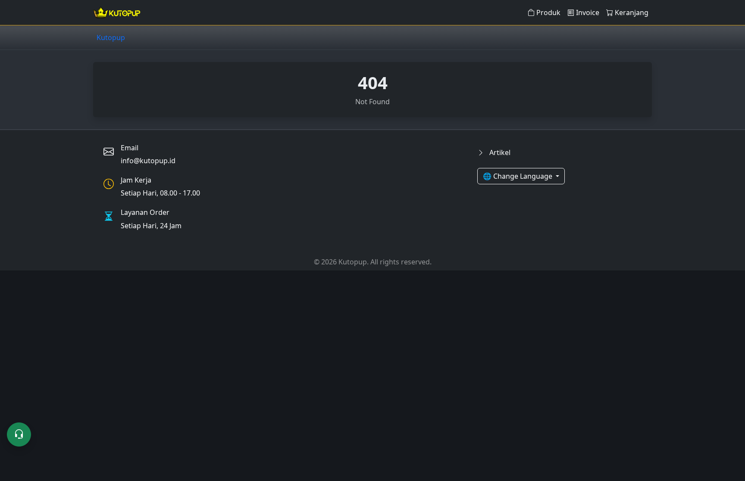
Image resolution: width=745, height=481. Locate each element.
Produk (548, 12)
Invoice (587, 12)
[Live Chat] (19, 434)
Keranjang (631, 12)
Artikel (499, 152)
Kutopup (111, 37)
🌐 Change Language (518, 176)
